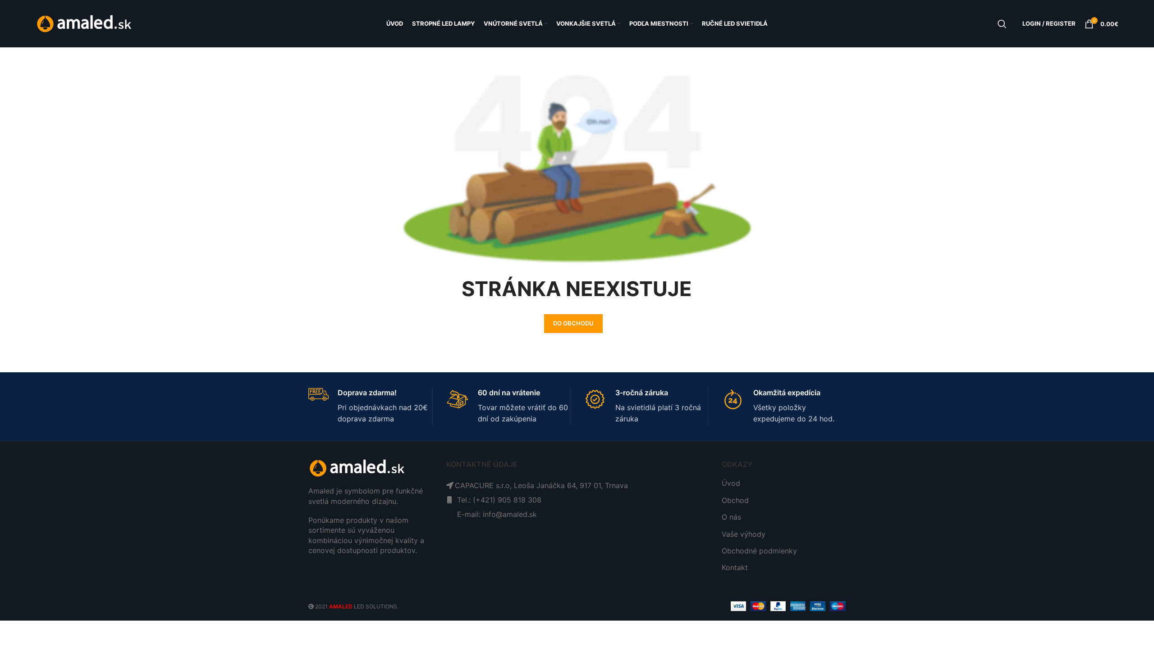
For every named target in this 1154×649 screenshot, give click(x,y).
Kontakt (735, 567)
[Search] (1002, 24)
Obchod (735, 500)
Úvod (731, 483)
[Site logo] (85, 22)
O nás (731, 516)
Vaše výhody (743, 534)
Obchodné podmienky (759, 550)
